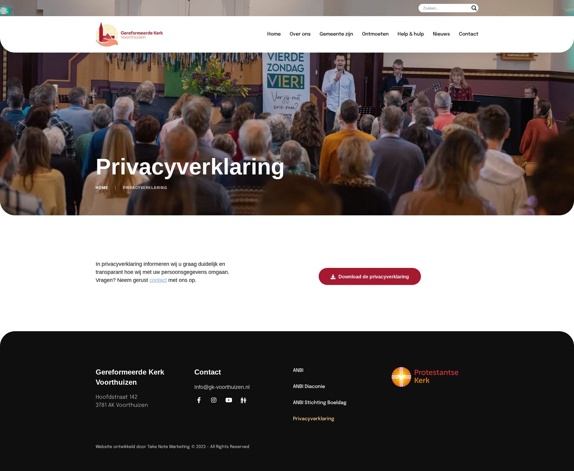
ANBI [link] (298, 370)
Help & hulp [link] (411, 34)
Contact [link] (468, 34)
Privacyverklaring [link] (313, 418)
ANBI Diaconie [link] (309, 386)
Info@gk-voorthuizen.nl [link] (222, 387)
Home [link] (274, 34)
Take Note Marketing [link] (168, 447)
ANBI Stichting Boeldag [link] (319, 402)
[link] (138, 34)
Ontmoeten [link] (375, 34)
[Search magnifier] (474, 8)
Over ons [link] (300, 34)
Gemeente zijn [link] (336, 34)
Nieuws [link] (441, 34)
